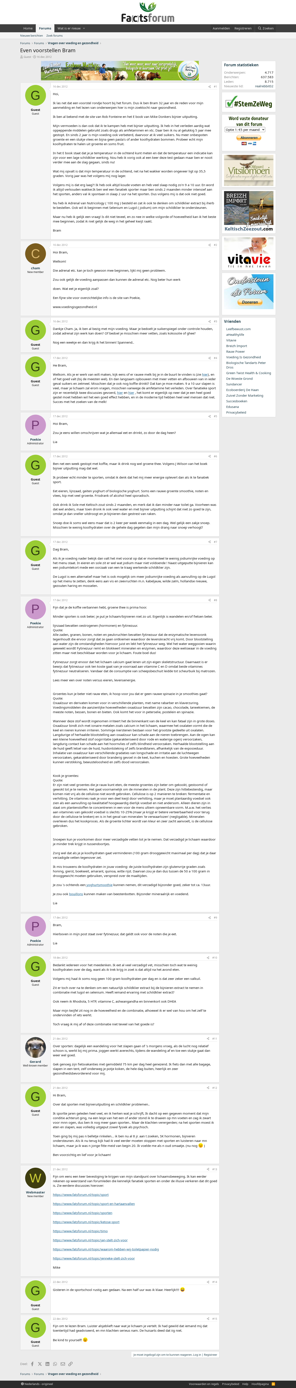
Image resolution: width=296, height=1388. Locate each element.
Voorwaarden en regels (204, 1384)
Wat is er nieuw (69, 28)
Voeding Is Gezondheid (243, 357)
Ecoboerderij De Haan (242, 390)
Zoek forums (54, 35)
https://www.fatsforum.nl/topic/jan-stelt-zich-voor (90, 1240)
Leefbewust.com (238, 329)
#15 (214, 1319)
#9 (215, 917)
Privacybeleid (236, 412)
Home (28, 28)
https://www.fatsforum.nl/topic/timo (80, 1231)
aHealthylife (235, 334)
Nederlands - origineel (38, 1384)
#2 (215, 245)
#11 (214, 1039)
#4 (215, 358)
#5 (215, 416)
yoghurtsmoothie (99, 885)
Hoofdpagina (260, 1384)
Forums (45, 28)
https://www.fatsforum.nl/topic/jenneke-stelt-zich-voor (94, 1258)
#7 (215, 542)
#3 (215, 321)
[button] (84, 28)
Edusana (232, 406)
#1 (215, 86)
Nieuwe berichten (31, 35)
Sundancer (234, 384)
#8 (215, 600)
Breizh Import (236, 346)
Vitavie (231, 340)
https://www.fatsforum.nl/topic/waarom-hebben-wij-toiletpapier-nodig (106, 1249)
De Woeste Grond (239, 378)
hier (205, 374)
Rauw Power (235, 351)
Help (245, 1384)
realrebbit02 (264, 86)
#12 (214, 1088)
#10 (214, 957)
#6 (215, 456)
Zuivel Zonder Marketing (244, 395)
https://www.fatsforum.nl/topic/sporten (82, 1213)
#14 (214, 1282)
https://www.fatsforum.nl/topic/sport (81, 1194)
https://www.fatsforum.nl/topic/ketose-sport (86, 1222)
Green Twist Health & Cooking (248, 373)
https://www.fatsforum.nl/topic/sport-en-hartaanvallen (94, 1203)
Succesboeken (236, 401)
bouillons (76, 894)
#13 (214, 1169)
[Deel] (209, 86)
